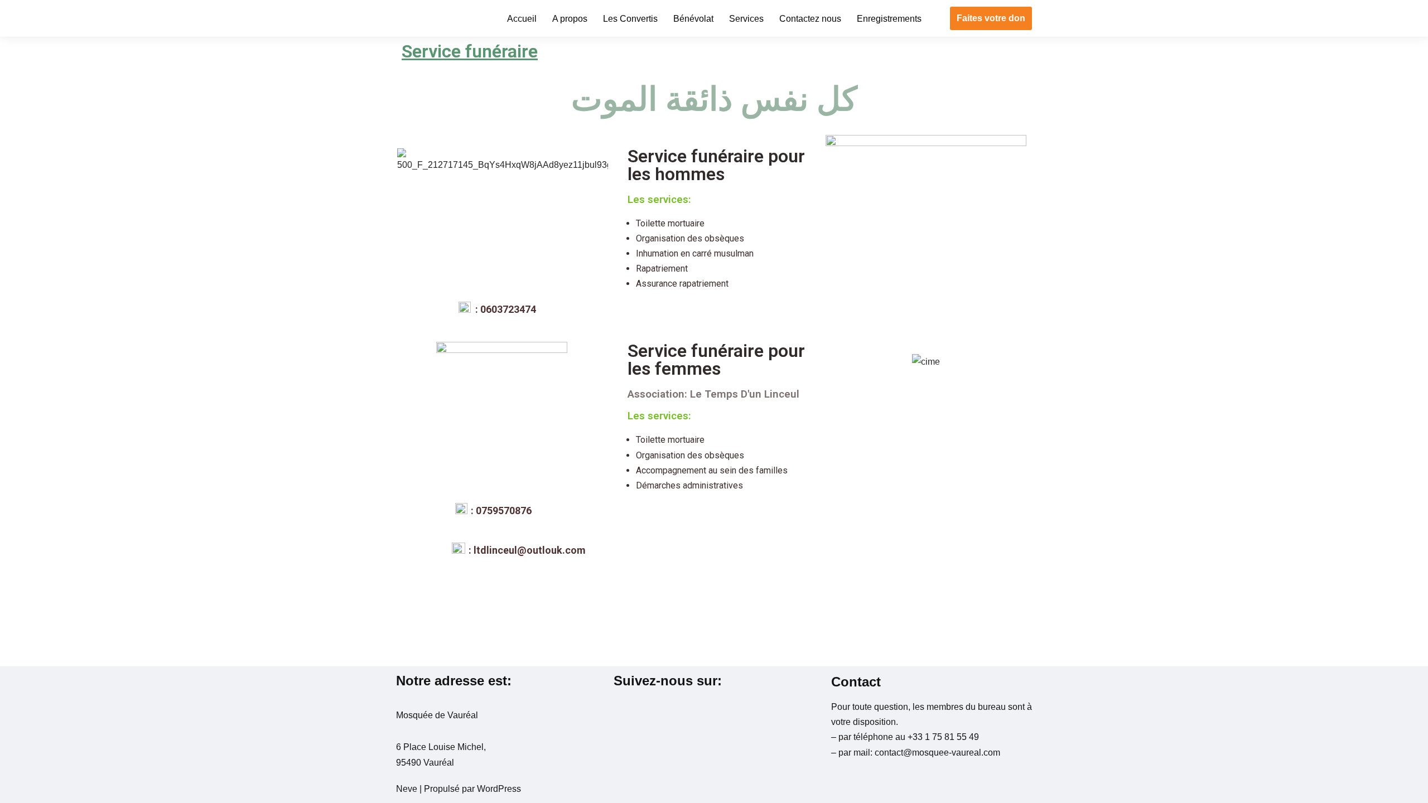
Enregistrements (889, 18)
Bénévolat (693, 18)
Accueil (522, 18)
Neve (406, 789)
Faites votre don (991, 18)
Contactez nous (810, 18)
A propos (569, 18)
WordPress (499, 789)
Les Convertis (630, 18)
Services (746, 18)
